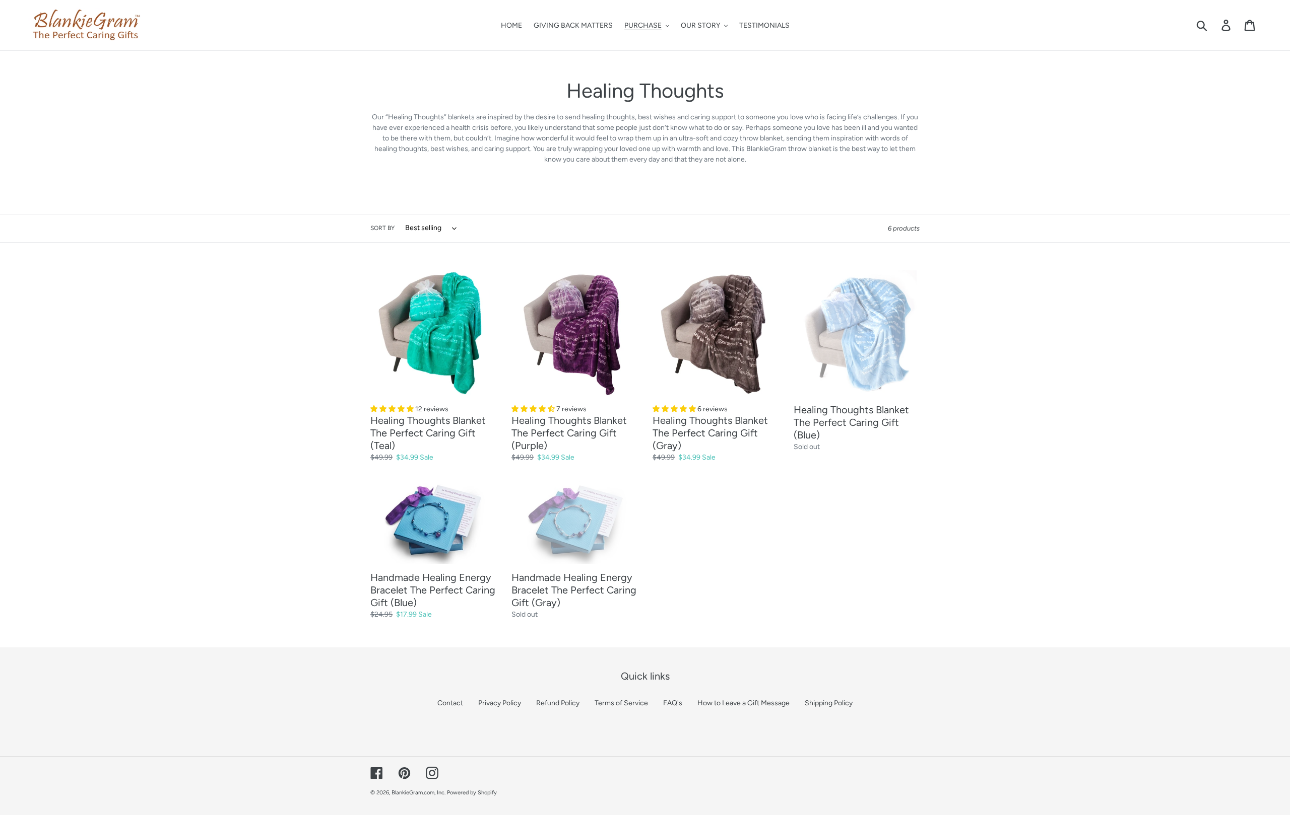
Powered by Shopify (472, 792)
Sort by (382, 228)
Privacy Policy (499, 703)
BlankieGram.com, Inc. (418, 792)
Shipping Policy (829, 703)
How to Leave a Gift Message (743, 703)
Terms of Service (621, 703)
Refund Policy (557, 703)
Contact (450, 703)
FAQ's (672, 703)
